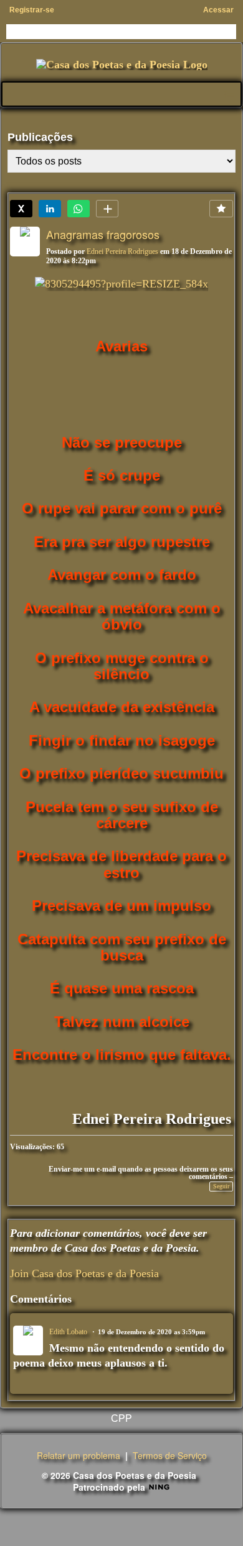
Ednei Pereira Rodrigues (122, 251)
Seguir (221, 1186)
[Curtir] (221, 208)
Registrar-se (31, 10)
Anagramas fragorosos (103, 234)
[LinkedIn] (50, 208)
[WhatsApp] (78, 208)
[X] (21, 208)
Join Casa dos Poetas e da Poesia (84, 1273)
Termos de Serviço (170, 1455)
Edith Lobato (68, 1331)
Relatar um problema (78, 1455)
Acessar (218, 10)
